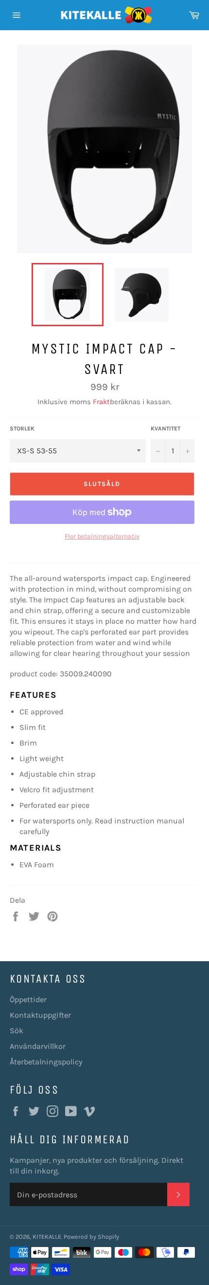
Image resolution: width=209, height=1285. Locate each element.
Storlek (22, 428)
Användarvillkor (38, 1046)
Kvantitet (165, 428)
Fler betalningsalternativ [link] (102, 536)
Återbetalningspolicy (46, 1061)
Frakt (101, 401)
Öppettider (28, 999)
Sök (16, 1030)
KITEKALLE (47, 1236)
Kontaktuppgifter (40, 1015)
